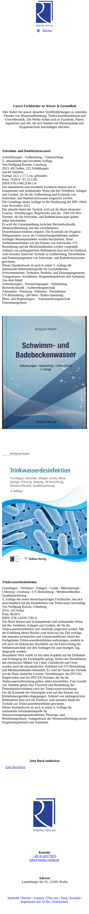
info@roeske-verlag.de (44, 860)
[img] (44, 13)
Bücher (26, 898)
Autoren (38, 898)
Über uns (52, 898)
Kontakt (75, 898)
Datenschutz (60, 901)
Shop (64, 898)
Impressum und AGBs (35, 901)
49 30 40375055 (45, 856)
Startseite (13, 898)
